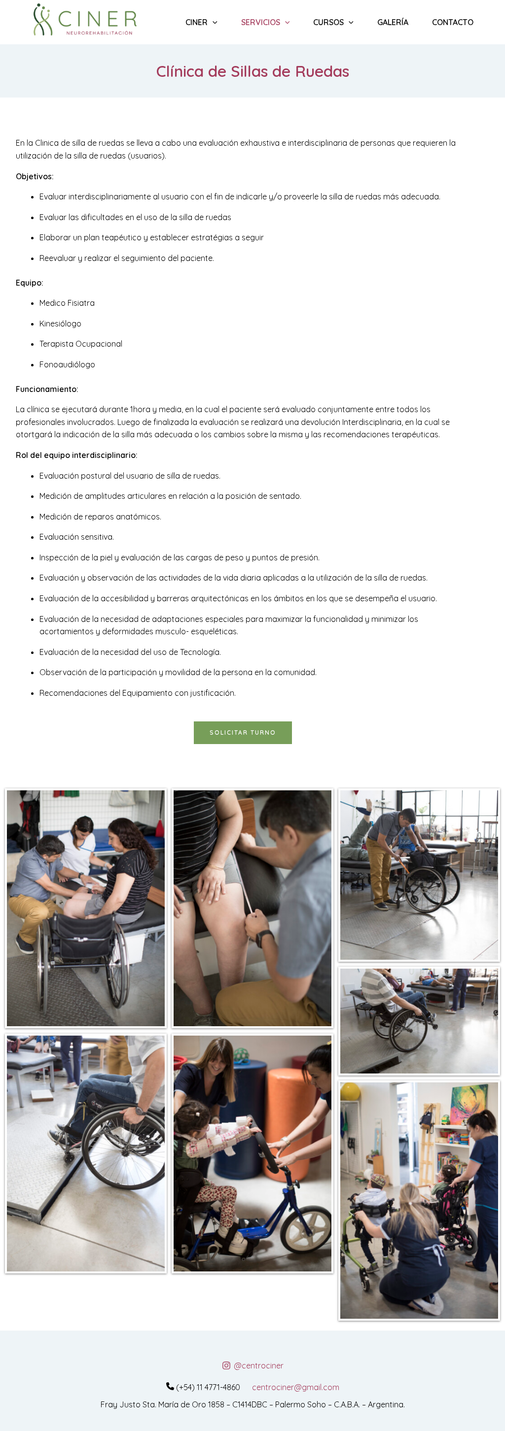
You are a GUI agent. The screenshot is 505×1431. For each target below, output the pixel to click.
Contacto (452, 22)
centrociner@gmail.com (295, 1387)
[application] (212, 22)
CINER (196, 22)
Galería (392, 22)
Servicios (260, 22)
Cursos (328, 22)
